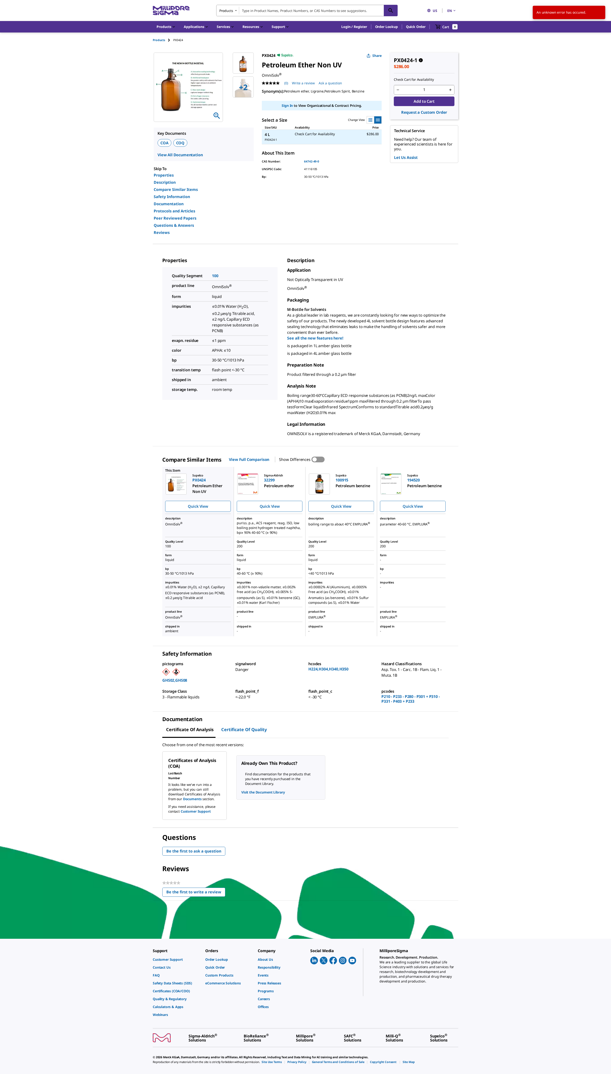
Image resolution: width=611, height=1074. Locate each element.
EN (449, 10)
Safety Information (172, 196)
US (435, 10)
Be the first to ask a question (193, 851)
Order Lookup (386, 26)
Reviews (162, 232)
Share (377, 55)
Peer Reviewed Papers (175, 218)
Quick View (198, 506)
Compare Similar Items (176, 189)
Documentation (169, 203)
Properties (164, 175)
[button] (354, 26)
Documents (192, 799)
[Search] (391, 10)
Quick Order (416, 26)
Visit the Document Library (263, 792)
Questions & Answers (174, 225)
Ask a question (330, 83)
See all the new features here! (315, 338)
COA (164, 143)
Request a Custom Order (424, 112)
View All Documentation (180, 154)
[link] (176, 959)
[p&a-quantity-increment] (450, 90)
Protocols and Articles (174, 211)
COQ (180, 143)
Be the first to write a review (195, 893)
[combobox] (307, 10)
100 (215, 275)
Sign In (287, 105)
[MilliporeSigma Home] (171, 10)
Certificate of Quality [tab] (244, 729)
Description (165, 182)
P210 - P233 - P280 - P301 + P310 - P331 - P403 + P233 (410, 699)
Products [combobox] (226, 10)
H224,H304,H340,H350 (328, 669)
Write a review (303, 83)
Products (159, 40)
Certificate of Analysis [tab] (190, 729)
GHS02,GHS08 (174, 680)
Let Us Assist (406, 157)
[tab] (163, 40)
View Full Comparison (249, 459)
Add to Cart (424, 101)
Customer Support (196, 811)
